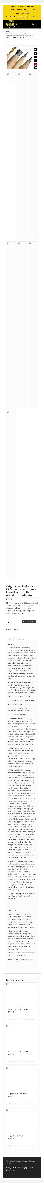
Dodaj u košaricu (28, 622)
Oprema (15, 629)
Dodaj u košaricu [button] (15, 1019)
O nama (32, 10)
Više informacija (29, 1019)
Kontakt (30, 6)
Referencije (21, 10)
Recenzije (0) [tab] (20, 639)
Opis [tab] (9, 639)
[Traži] (20, 24)
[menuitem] (18, 6)
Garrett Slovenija (18, 6)
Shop (8, 31)
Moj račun (20, 14)
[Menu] (25, 24)
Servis (12, 10)
